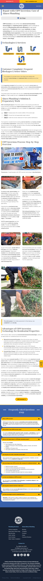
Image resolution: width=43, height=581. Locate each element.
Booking (24, 529)
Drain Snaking (12, 537)
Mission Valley (33, 571)
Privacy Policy (5, 577)
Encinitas (5, 570)
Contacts (24, 533)
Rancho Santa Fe (16, 570)
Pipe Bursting (12, 533)
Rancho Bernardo (23, 568)
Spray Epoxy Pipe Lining (14, 531)
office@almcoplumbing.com (21, 548)
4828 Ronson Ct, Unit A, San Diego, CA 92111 (21, 549)
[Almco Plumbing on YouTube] (21, 555)
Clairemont (25, 571)
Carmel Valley (12, 571)
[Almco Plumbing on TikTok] (28, 555)
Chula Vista (31, 568)
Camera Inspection (13, 529)
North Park (16, 568)
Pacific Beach (28, 570)
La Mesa (36, 568)
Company (24, 531)
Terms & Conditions (15, 577)
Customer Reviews (26, 537)
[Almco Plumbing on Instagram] (18, 555)
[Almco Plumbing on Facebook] (15, 555)
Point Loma (19, 571)
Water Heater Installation (14, 539)
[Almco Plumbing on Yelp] (25, 555)
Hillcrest (34, 570)
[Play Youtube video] (21, 158)
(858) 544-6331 (22, 546)
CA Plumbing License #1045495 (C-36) (21, 551)
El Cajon (23, 570)
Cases (23, 535)
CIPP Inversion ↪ (21, 399)
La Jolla (10, 570)
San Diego (38, 6)
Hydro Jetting (12, 535)
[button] (3, 6)
